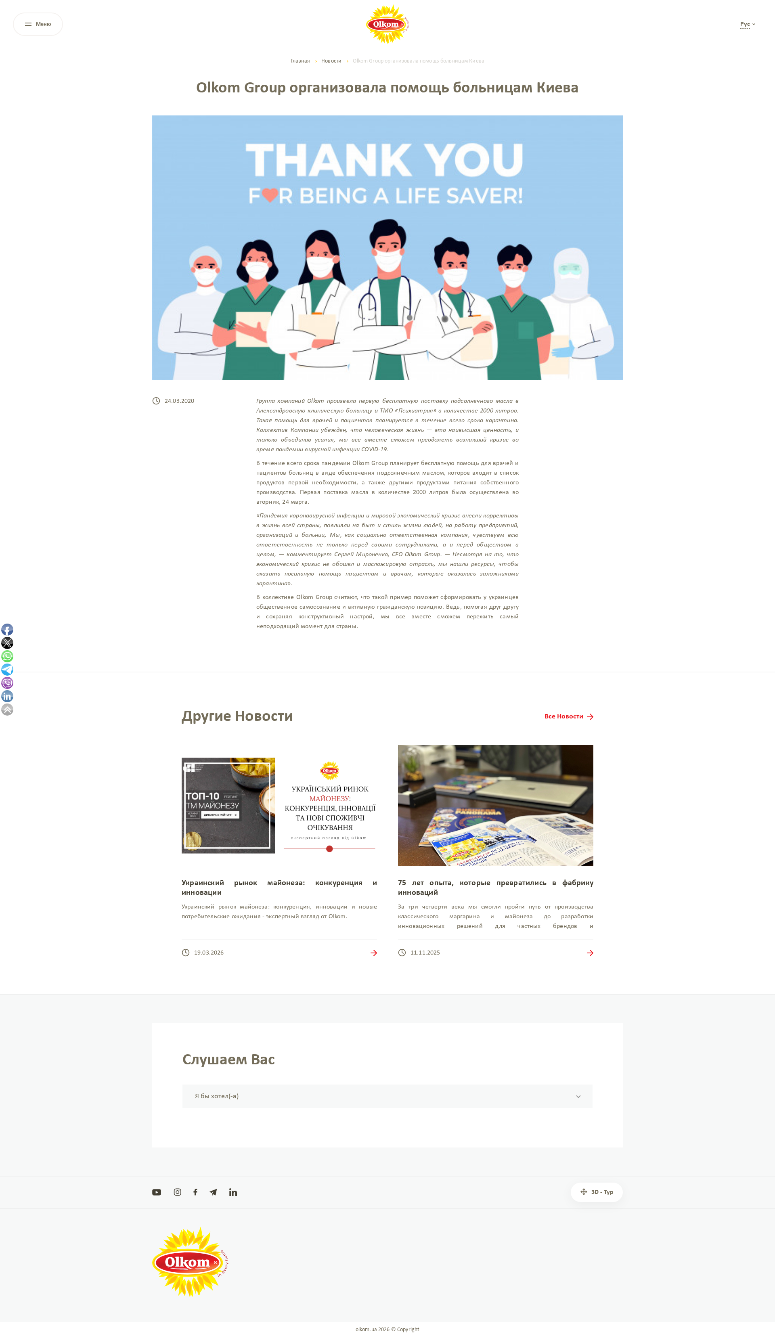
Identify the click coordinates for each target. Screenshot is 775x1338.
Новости (331, 61)
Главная (300, 61)
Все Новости (564, 716)
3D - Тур (602, 1192)
